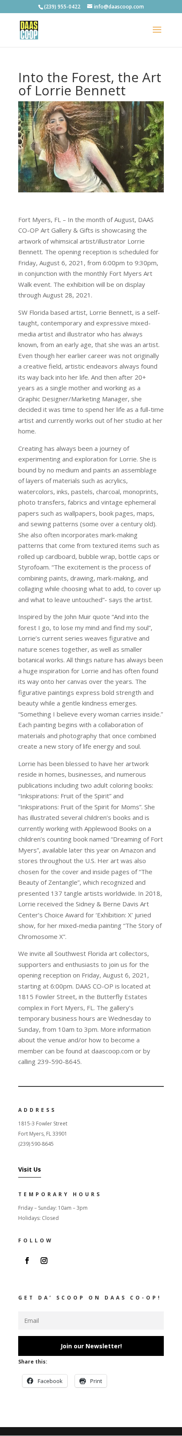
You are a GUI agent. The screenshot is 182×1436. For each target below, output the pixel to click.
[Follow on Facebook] (27, 1260)
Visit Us (29, 1169)
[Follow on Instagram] (44, 1260)
